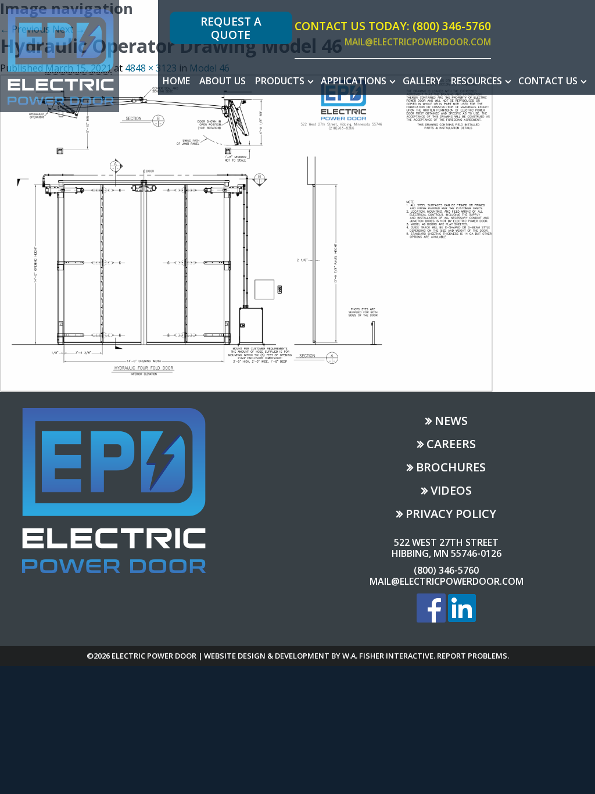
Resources (476, 80)
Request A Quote (230, 27)
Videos (451, 491)
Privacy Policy (451, 514)
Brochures (451, 468)
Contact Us (548, 80)
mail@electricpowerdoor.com (418, 42)
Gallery (422, 80)
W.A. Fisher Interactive (387, 655)
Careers (451, 445)
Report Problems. (473, 655)
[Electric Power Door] (59, 55)
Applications (353, 80)
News (451, 421)
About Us (222, 80)
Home (176, 80)
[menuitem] (176, 80)
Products (279, 80)
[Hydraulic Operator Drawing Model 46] (246, 232)
